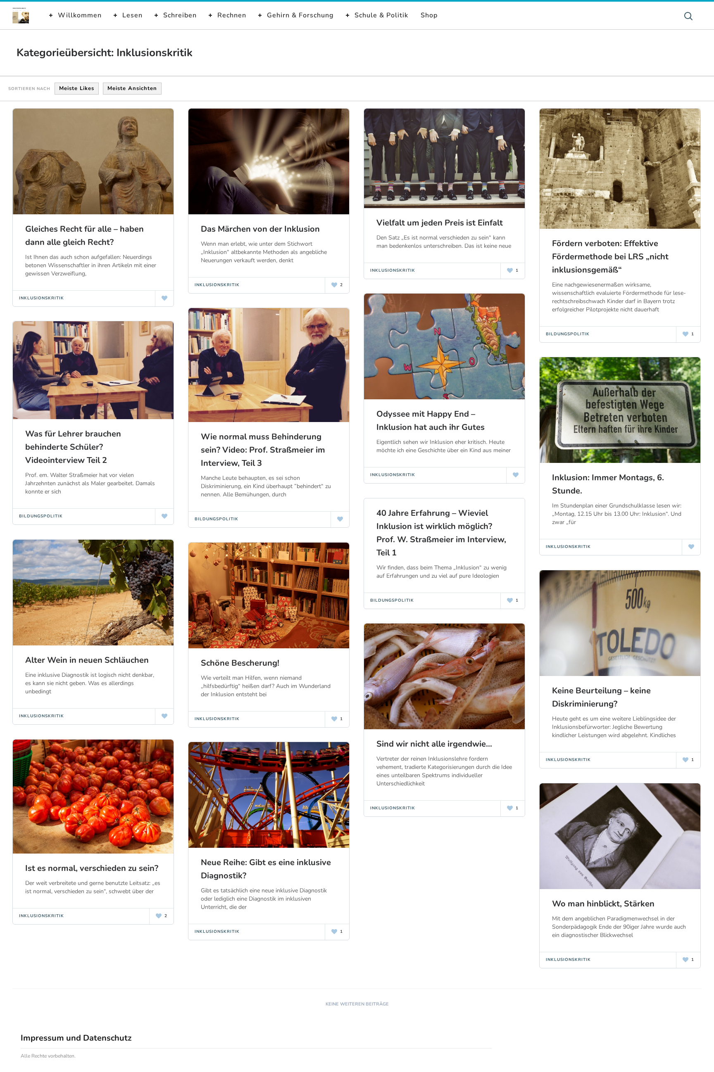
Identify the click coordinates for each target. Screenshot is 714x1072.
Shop (429, 15)
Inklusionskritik (41, 298)
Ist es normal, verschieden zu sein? (91, 868)
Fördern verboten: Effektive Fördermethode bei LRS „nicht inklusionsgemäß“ (610, 256)
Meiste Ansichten (132, 88)
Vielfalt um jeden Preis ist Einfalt (439, 222)
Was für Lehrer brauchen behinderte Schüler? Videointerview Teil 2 (73, 447)
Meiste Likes (76, 88)
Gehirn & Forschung (300, 15)
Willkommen (80, 15)
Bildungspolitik (568, 334)
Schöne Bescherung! (240, 663)
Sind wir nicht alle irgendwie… (434, 743)
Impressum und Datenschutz (76, 1038)
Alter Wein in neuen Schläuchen (87, 660)
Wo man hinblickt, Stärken (603, 903)
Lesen (132, 15)
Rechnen (231, 15)
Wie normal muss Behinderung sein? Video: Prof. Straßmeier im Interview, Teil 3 (263, 450)
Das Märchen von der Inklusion (260, 229)
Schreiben (180, 15)
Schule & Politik (381, 15)
